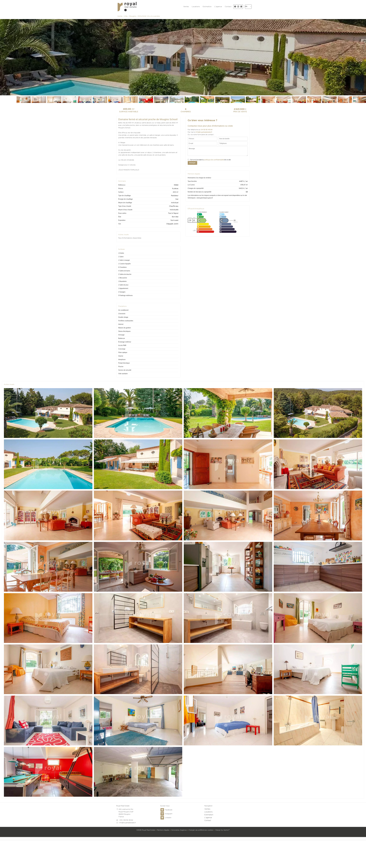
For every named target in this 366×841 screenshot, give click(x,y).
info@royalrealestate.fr (127, 822)
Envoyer (192, 163)
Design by (222, 830)
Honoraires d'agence (179, 830)
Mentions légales (163, 830)
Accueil (127, 6)
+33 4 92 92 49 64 (126, 820)
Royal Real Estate (122, 806)
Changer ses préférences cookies (200, 830)
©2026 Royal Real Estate (145, 830)
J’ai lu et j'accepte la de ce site (210, 160)
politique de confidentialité (214, 160)
